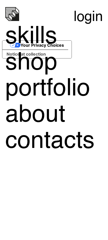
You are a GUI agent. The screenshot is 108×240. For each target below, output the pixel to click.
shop (31, 63)
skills (31, 37)
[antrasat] (12, 20)
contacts (50, 141)
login (88, 17)
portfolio (47, 89)
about (35, 115)
